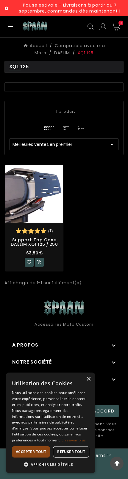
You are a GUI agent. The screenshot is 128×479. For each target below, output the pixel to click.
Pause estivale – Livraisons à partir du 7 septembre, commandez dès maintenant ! (70, 8)
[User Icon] (102, 26)
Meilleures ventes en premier (64, 144)
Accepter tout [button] (31, 451)
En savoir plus (74, 440)
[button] (50, 464)
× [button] (88, 379)
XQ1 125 (19, 66)
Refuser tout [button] (71, 451)
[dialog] (50, 423)
